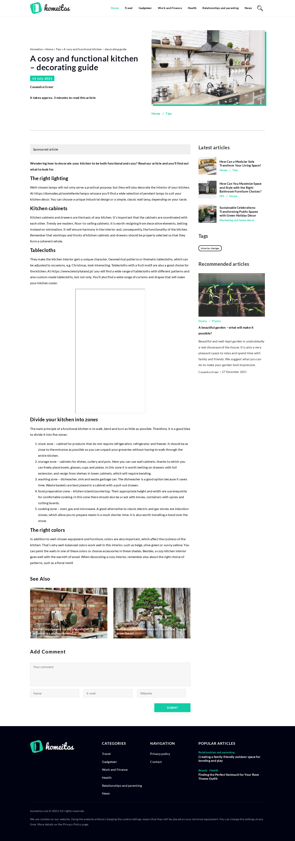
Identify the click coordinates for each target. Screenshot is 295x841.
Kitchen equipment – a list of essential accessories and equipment (61, 631)
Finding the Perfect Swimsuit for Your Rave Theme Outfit (228, 776)
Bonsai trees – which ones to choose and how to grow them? (151, 631)
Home (115, 8)
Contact (156, 762)
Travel (129, 8)
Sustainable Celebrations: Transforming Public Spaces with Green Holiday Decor (239, 211)
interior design (210, 248)
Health (192, 8)
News (248, 8)
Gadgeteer (145, 8)
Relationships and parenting (220, 8)
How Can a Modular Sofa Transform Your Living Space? (240, 163)
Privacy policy (160, 754)
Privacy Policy (72, 824)
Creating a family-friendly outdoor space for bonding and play (229, 759)
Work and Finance (170, 8)
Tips (169, 113)
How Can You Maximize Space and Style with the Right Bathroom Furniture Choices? (241, 187)
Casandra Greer (42, 87)
